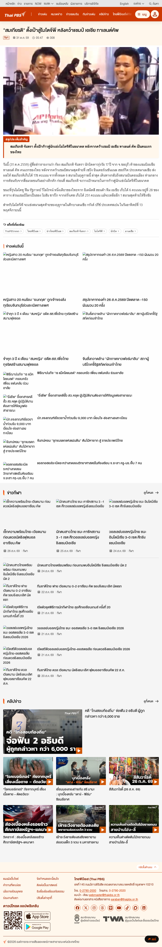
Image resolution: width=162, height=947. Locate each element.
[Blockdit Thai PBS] (135, 908)
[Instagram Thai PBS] (94, 908)
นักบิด (114, 231)
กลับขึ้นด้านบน (145, 867)
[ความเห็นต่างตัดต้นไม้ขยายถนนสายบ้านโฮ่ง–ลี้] (134, 819)
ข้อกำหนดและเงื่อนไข (48, 879)
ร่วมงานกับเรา (10, 898)
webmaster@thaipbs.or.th (104, 895)
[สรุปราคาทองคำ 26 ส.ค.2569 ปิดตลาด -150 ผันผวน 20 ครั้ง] (121, 273)
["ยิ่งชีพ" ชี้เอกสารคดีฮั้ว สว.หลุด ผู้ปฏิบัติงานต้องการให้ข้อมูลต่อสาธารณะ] (19, 403)
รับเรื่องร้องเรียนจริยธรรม (50, 891)
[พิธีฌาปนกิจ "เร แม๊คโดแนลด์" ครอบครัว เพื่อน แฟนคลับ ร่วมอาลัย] (19, 381)
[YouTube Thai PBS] (119, 908)
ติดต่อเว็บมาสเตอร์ (47, 885)
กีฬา (6, 37)
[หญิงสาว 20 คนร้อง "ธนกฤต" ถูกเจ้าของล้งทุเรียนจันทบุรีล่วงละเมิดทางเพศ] (41, 273)
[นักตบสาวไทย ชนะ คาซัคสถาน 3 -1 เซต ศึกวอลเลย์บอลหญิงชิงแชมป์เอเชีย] (81, 513)
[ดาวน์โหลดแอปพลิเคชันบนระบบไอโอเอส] (37, 915)
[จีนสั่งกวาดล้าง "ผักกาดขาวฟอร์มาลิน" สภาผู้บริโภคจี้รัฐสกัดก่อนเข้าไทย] (121, 332)
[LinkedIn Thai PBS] (144, 908)
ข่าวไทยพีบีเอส (54, 231)
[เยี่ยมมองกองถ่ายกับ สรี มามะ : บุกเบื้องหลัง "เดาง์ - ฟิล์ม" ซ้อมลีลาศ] (81, 771)
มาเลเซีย (129, 231)
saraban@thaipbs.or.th (124, 899)
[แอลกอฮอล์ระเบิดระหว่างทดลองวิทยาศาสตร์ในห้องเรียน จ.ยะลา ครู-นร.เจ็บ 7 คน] (19, 471)
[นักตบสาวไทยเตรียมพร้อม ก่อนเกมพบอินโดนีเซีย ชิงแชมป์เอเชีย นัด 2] (19, 571)
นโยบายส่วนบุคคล (13, 891)
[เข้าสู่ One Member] (155, 14)
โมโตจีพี (98, 231)
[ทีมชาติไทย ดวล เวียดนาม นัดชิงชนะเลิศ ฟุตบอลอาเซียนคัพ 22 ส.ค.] (19, 676)
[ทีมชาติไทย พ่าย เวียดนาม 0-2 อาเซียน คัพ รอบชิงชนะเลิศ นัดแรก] (19, 592)
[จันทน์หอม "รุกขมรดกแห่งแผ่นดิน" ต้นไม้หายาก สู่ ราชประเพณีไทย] (19, 448)
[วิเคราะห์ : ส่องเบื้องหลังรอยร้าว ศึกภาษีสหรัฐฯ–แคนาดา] (28, 819)
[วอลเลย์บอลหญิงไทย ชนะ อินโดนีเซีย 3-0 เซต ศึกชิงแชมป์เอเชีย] (134, 513)
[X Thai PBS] (86, 908)
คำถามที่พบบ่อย (12, 885)
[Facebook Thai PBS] (77, 908)
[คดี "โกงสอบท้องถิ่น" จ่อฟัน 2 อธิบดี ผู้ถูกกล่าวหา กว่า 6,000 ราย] (42, 731)
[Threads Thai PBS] (102, 908)
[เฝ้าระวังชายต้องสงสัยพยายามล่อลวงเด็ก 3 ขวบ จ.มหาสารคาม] (81, 819)
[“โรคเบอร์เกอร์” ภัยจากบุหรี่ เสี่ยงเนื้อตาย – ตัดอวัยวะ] (28, 771)
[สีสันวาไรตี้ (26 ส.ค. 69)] (134, 771)
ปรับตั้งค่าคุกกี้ (44, 898)
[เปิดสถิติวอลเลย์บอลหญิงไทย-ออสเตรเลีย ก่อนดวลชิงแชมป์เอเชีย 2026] (19, 655)
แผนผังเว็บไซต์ (11, 879)
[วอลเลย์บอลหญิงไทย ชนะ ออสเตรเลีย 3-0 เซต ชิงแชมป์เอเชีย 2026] (19, 634)
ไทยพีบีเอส (32, 231)
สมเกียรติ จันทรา (77, 231)
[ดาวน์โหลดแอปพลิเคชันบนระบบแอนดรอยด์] (37, 926)
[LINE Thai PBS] (110, 908)
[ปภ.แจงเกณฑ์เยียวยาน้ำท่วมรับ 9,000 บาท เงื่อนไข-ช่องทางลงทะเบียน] (19, 426)
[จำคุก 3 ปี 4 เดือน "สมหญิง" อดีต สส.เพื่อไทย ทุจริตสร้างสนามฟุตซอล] (41, 332)
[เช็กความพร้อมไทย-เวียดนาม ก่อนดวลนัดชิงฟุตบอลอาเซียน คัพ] (28, 513)
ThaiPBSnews (12, 231)
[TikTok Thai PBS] (127, 908)
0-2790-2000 (88, 890)
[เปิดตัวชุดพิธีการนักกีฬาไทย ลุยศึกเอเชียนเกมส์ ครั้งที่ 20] (19, 613)
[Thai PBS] (15, 14)
